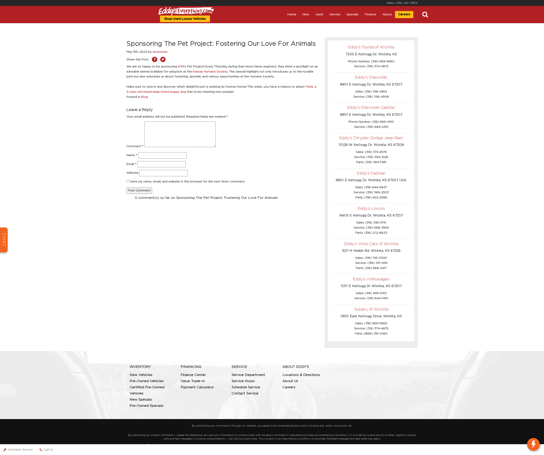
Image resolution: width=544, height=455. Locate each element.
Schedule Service (246, 387)
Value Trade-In (193, 381)
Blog (144, 96)
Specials (352, 14)
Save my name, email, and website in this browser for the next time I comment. (187, 181)
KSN (181, 66)
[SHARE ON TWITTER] (163, 59)
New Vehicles (141, 375)
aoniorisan (160, 51)
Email (131, 164)
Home (291, 14)
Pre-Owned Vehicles (147, 381)
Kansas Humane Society (210, 71)
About (387, 14)
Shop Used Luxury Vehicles (185, 18)
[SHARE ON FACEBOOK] (154, 59)
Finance (370, 14)
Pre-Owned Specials (146, 405)
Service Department (248, 375)
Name (131, 155)
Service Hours (243, 381)
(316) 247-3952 (406, 2)
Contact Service (245, 393)
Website (132, 172)
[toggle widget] (533, 444)
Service (334, 14)
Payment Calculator (197, 387)
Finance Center (193, 375)
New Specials (141, 399)
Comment (134, 146)
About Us (290, 381)
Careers (404, 14)
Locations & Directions (301, 375)
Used (319, 14)
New (306, 14)
